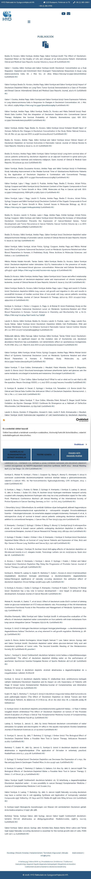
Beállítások (79, 444)
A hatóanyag (23, 862)
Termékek (47, 853)
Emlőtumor (58, 862)
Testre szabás (44, 454)
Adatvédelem (77, 853)
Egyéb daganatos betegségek (45, 864)
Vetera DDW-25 (35, 862)
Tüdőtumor (68, 862)
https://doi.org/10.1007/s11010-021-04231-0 (38, 270)
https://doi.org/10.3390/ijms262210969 (37, 105)
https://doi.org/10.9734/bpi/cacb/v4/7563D (25, 315)
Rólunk (18, 853)
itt (68, 62)
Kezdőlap (11, 853)
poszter (30, 649)
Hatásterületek (36, 853)
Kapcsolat (57, 853)
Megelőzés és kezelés (66, 864)
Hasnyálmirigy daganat (24, 864)
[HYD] (7, 15)
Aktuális (65, 853)
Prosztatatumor (47, 862)
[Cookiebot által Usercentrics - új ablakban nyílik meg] (78, 420)
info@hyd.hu (45, 856)
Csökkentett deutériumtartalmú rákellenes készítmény (45, 867)
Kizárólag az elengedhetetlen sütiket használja (16, 454)
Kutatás (26, 853)
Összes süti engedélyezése (74, 454)
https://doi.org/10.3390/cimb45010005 (22, 207)
